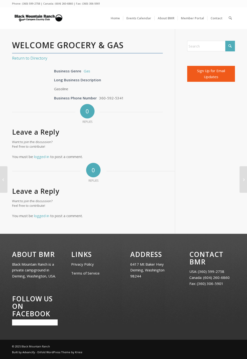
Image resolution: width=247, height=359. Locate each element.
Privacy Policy (82, 264)
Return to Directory (29, 58)
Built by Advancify (23, 352)
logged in (41, 156)
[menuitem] (115, 18)
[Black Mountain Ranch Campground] (38, 18)
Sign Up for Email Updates (211, 73)
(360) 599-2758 (31, 3)
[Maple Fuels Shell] (3, 179)
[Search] (230, 18)
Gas (87, 71)
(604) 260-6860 (64, 3)
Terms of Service (85, 273)
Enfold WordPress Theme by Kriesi (59, 352)
